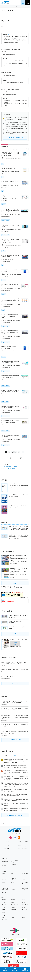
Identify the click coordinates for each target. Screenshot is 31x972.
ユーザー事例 (24, 909)
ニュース (13, 902)
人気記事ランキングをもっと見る (16, 815)
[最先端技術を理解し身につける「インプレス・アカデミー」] (21, 962)
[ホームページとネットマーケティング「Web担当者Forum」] (7, 945)
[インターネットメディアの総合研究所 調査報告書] (21, 945)
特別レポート (4, 27)
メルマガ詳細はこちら (24, 597)
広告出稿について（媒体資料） (22, 842)
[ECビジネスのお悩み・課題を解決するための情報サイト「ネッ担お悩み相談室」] (13, 967)
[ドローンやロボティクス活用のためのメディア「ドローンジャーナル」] (7, 962)
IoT (22, 876)
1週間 (15, 755)
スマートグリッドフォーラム (6, 2)
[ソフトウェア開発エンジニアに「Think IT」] (21, 940)
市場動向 (14, 909)
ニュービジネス (25, 886)
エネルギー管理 (15, 876)
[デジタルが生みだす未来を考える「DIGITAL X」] (21, 958)
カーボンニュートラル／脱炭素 (8, 468)
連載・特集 (3, 6)
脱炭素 (15, 467)
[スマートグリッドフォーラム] (14, 831)
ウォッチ (23, 907)
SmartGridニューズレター (5, 920)
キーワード (4, 907)
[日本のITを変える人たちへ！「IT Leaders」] (21, 949)
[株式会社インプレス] (15, 931)
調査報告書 (24, 917)
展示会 (3, 912)
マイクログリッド (5, 876)
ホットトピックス (15, 904)
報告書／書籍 (5, 861)
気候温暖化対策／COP (25, 889)
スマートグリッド (25, 6)
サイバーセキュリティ (25, 883)
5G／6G (4, 879)
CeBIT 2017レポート (6, 72)
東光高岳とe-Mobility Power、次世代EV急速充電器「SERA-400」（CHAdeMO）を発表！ (15, 41)
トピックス (4, 904)
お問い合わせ (8, 845)
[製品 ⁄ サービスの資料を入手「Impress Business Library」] (7, 958)
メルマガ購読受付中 (15, 861)
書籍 (13, 917)
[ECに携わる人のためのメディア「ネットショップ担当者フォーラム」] (21, 953)
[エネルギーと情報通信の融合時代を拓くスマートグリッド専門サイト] (7, 953)
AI (19, 6)
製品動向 (14, 899)
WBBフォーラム (5, 892)
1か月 (24, 755)
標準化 (13, 882)
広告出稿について (15, 865)
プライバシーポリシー (9, 847)
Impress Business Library (7, 587)
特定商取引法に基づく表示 (23, 847)
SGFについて (4, 865)
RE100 (13, 889)
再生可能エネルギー (8, 467)
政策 (3, 886)
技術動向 (4, 899)
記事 (3, 917)
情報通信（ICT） (5, 882)
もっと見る (15, 583)
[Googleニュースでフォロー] (14, 837)
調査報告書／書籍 (10, 6)
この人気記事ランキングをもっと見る (16, 137)
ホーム (2, 823)
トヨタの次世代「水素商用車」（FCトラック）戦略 (14, 39)
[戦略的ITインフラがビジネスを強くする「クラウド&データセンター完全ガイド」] (7, 940)
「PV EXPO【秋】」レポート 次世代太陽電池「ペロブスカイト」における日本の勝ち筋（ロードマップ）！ (15, 37)
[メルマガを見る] (10, 837)
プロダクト (14, 907)
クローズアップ (25, 904)
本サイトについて (8, 841)
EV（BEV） (24, 879)
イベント (23, 899)
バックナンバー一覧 (15, 643)
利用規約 (19, 845)
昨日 (6, 755)
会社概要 (7, 848)
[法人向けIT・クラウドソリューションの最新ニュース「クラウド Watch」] (7, 949)
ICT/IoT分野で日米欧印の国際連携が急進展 (13, 82)
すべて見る (16, 683)
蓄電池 (13, 886)
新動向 (3, 909)
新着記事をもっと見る (16, 740)
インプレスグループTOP (22, 848)
